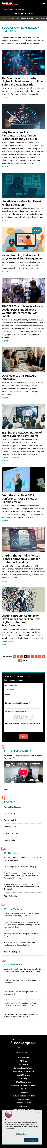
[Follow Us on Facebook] (25, 14)
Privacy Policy (22, 711)
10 (19, 660)
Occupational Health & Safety (23, 1085)
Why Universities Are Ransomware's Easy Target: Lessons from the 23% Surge (20, 135)
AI (17, 18)
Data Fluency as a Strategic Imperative (19, 377)
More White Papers (12, 952)
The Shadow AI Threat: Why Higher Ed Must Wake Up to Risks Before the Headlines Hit (22, 81)
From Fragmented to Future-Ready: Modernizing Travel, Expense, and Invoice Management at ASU (21, 875)
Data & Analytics (10, 820)
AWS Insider (23, 1064)
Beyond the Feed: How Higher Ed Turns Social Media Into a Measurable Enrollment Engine (22, 970)
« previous (7, 656)
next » (25, 660)
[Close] (38, 1112)
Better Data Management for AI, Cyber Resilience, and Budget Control (19, 943)
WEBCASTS (11, 853)
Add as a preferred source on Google (14, 9)
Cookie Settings (21, 1134)
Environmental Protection (23, 1071)
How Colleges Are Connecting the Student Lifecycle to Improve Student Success (21, 1004)
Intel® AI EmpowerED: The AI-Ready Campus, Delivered (22, 981)
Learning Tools (10, 826)
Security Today (23, 1099)
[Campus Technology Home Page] (10, 4)
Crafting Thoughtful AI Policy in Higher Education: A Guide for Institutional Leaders (21, 558)
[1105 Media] (23, 1052)
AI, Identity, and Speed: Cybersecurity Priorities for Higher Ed (23, 756)
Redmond (23, 1092)
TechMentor (24, 1106)
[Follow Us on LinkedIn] (16, 13)
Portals (10, 802)
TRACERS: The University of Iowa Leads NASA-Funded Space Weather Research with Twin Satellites (22, 311)
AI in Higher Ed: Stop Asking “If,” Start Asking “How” (22, 934)
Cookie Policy (10, 1128)
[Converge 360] (23, 1043)
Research (22, 43)
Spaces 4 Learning (23, 1102)
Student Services (11, 833)
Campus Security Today (23, 1068)
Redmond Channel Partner (23, 1096)
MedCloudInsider (23, 1082)
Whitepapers (13, 908)
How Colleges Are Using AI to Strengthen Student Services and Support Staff (21, 1015)
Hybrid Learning (27, 18)
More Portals (9, 840)
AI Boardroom (23, 1057)
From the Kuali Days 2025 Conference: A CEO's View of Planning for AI (19, 498)
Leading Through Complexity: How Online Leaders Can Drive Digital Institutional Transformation (21, 620)
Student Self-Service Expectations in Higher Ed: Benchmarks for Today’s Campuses (23, 914)
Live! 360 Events (23, 1075)
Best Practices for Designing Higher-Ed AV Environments (21, 992)
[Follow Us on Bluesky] (22, 13)
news (32, 43)
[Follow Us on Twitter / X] (19, 13)
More (6, 789)
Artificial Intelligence (12, 807)
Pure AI (24, 1089)
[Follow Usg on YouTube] (29, 13)
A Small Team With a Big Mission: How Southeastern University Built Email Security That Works (22, 886)
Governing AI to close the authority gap (20, 866)
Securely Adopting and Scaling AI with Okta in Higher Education (22, 858)
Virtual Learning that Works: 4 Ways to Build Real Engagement (22, 256)
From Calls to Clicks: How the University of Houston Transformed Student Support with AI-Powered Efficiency (23, 924)
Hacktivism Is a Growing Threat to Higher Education (23, 202)
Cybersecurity (9, 813)
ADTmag (23, 1061)
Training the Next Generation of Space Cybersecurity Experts (22, 434)
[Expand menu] (44, 4)
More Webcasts (10, 896)
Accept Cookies (31, 1140)
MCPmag (23, 1078)
